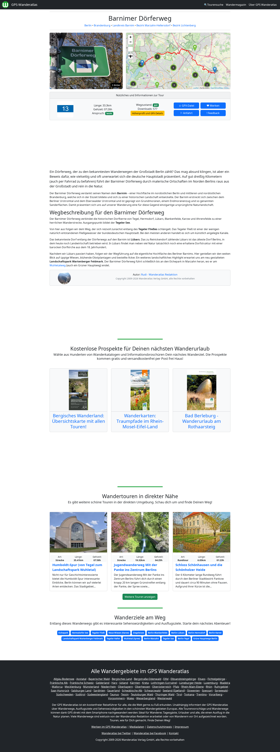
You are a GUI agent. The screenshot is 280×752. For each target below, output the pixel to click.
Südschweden (64, 694)
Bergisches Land (122, 679)
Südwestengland (97, 694)
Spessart (207, 690)
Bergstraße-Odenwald (147, 679)
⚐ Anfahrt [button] (186, 113)
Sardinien (99, 690)
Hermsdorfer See (80, 632)
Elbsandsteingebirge (183, 679)
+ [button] (130, 37)
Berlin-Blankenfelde (157, 632)
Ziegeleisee (138, 632)
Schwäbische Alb (132, 690)
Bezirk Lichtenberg (184, 25)
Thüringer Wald (164, 694)
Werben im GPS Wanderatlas (109, 727)
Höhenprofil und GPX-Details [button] (147, 113)
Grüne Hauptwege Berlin (205, 638)
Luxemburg (211, 683)
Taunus (114, 694)
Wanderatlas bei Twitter (116, 733)
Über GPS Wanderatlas (263, 4)
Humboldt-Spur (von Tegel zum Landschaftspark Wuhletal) (77, 567)
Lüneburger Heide (190, 683)
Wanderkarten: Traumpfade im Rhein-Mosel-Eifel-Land (140, 420)
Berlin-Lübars (177, 632)
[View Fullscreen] (130, 49)
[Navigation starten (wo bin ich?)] (130, 56)
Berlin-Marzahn (151, 638)
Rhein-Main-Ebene (192, 686)
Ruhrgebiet (221, 686)
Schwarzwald (152, 690)
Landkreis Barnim (123, 25)
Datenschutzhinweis (159, 727)
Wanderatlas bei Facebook (150, 733)
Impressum (182, 727)
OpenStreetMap (216, 88)
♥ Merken (213, 105)
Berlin (88, 25)
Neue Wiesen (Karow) (119, 632)
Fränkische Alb (59, 683)
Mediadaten (136, 727)
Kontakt (174, 733)
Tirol (179, 694)
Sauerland (113, 690)
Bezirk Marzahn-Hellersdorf (153, 25)
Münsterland (91, 686)
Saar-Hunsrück (60, 690)
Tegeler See (168, 638)
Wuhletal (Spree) (132, 638)
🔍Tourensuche (213, 4)
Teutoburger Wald (142, 694)
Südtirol (80, 694)
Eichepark (63, 632)
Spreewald (221, 690)
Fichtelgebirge (216, 679)
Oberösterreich (161, 686)
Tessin (125, 694)
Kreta (145, 683)
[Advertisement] (140, 145)
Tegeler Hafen (113, 638)
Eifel (166, 679)
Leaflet (195, 88)
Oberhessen (142, 686)
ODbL (226, 88)
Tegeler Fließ (98, 632)
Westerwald (164, 698)
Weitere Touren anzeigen (140, 597)
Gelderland (102, 683)
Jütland (123, 683)
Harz (114, 683)
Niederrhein (108, 686)
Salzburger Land (81, 690)
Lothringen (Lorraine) (164, 683)
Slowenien (193, 690)
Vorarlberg (215, 694)
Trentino (201, 694)
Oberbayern (125, 686)
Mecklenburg (73, 686)
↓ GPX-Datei (186, 105)
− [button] (130, 42)
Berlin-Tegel (183, 638)
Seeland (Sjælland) (174, 690)
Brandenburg (102, 25)
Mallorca (57, 686)
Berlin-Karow (215, 632)
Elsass (201, 679)
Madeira (225, 683)
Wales (130, 698)
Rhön (209, 686)
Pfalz (176, 686)
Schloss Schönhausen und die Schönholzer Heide (198, 567)
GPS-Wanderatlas (24, 4)
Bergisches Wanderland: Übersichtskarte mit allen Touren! (78, 420)
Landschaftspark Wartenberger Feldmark (83, 638)
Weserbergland (145, 698)
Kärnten (135, 683)
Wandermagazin (236, 4)
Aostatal (81, 679)
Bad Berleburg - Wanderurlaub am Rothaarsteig (201, 420)
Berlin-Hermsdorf (196, 632)
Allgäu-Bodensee (64, 679)
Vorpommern (116, 698)
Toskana (189, 694)
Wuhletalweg (58, 265)
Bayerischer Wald (99, 679)
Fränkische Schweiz (82, 683)
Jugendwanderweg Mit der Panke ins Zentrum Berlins (135, 567)
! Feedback (213, 113)
